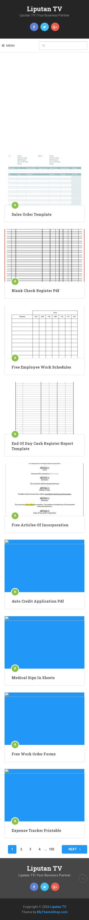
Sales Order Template (32, 214)
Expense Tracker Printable (36, 830)
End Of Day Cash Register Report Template (42, 446)
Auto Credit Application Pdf (38, 601)
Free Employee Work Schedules (41, 367)
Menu (10, 45)
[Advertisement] (44, 105)
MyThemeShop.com (52, 912)
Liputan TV (44, 9)
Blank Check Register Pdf (35, 290)
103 (51, 849)
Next (73, 849)
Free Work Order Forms (34, 753)
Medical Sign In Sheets (33, 677)
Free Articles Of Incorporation (40, 524)
